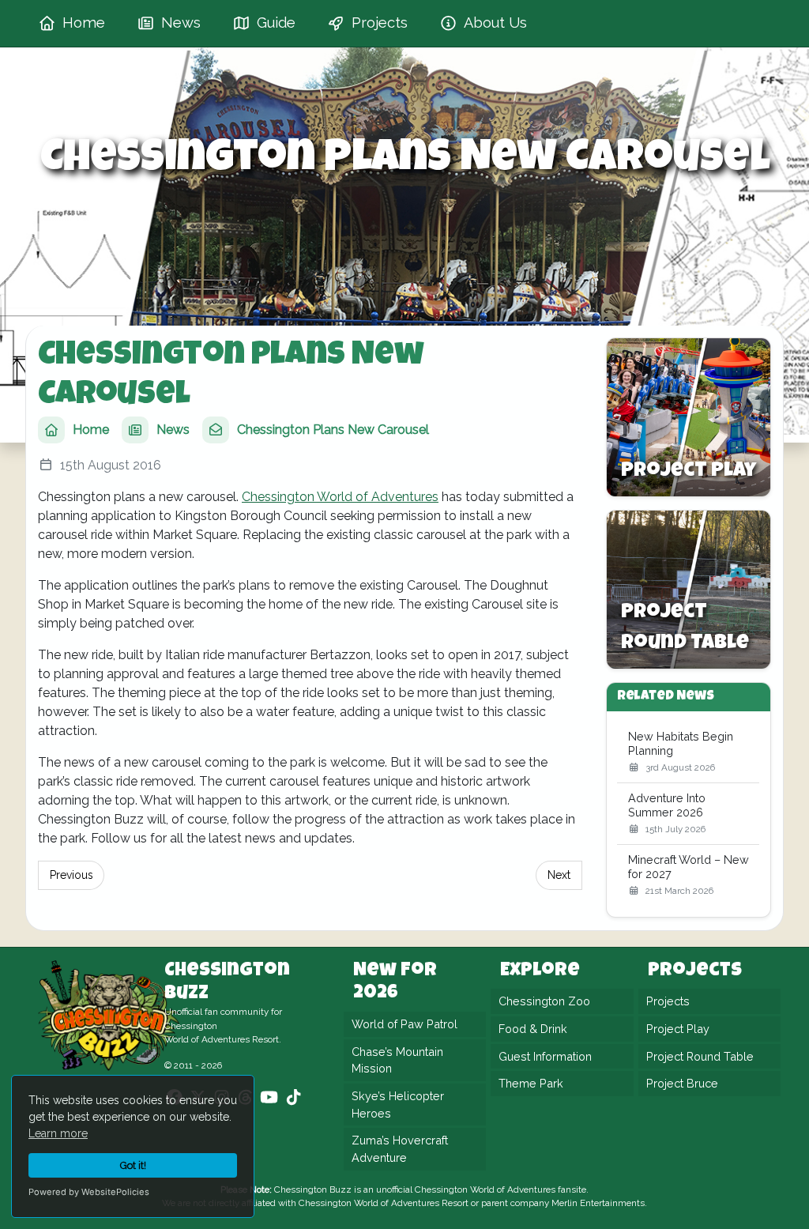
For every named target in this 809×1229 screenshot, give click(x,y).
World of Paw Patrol (404, 1024)
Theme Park (531, 1083)
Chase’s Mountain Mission (397, 1060)
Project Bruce (682, 1083)
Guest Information (545, 1056)
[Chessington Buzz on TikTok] (293, 1097)
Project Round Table (700, 1056)
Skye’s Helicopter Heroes (398, 1104)
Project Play (677, 1028)
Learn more (58, 1133)
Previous (71, 875)
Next (558, 875)
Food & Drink (533, 1028)
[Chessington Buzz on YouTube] (269, 1097)
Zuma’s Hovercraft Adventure (400, 1148)
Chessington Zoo (544, 1001)
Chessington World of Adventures (340, 496)
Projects (668, 1001)
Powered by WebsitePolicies (88, 1191)
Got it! (133, 1165)
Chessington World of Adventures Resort (383, 1202)
